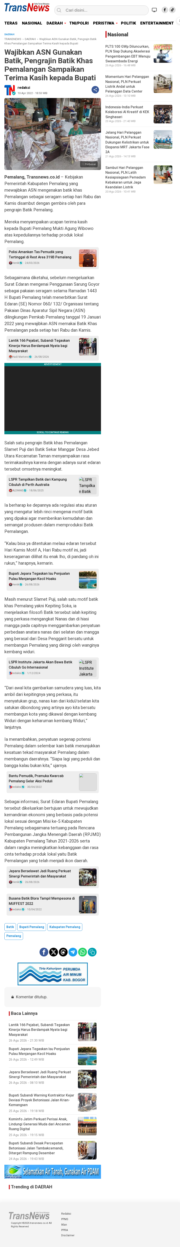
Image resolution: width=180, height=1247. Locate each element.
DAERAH (55, 23)
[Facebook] (165, 10)
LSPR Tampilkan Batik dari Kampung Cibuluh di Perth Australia (38, 482)
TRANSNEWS (12, 39)
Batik (10, 927)
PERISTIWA (103, 23)
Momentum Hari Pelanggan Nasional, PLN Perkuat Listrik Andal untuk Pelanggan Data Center (127, 84)
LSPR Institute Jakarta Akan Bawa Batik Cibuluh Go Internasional (40, 665)
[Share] (95, 89)
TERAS (11, 23)
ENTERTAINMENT (157, 23)
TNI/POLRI (79, 23)
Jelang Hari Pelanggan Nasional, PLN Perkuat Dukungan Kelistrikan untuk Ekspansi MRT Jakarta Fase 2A (127, 142)
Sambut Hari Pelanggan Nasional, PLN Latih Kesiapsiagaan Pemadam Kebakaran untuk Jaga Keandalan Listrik (125, 177)
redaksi (24, 87)
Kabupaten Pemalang (64, 927)
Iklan (64, 1225)
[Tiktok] (172, 10)
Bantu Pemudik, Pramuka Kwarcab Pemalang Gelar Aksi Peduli (36, 778)
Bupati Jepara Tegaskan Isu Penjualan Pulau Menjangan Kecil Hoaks (39, 576)
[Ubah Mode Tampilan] (155, 10)
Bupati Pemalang (31, 927)
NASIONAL (32, 23)
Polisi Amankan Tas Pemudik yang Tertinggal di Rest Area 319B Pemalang (40, 254)
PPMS (64, 1219)
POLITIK (128, 23)
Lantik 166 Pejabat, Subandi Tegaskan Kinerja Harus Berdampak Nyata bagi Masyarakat (39, 346)
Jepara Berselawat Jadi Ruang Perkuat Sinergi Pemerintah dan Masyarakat (40, 874)
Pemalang (13, 936)
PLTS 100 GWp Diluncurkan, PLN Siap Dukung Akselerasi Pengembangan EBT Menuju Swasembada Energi (127, 54)
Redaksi (66, 1214)
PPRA (64, 1230)
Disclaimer (67, 1235)
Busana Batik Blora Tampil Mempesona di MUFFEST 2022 (42, 901)
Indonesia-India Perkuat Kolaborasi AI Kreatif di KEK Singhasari (127, 112)
